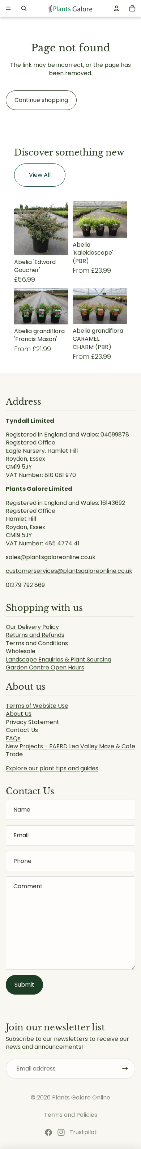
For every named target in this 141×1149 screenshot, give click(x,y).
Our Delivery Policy (32, 627)
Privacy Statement (32, 722)
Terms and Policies (70, 1115)
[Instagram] (61, 1132)
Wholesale (20, 651)
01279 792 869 (25, 585)
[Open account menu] (116, 8)
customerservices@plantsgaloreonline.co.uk (69, 571)
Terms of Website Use (37, 706)
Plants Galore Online (81, 1097)
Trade (14, 754)
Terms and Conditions (37, 643)
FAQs (13, 738)
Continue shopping (41, 100)
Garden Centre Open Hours (45, 667)
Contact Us (22, 730)
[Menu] (8, 8)
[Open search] (24, 8)
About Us (18, 714)
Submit (24, 984)
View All (40, 175)
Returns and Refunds (35, 635)
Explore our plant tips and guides (52, 768)
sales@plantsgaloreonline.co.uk (50, 557)
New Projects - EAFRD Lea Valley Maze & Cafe (70, 746)
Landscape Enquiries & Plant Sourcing (58, 659)
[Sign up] (125, 1069)
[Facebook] (48, 1132)
